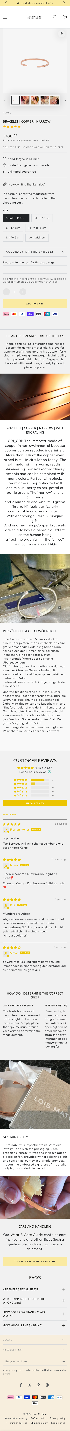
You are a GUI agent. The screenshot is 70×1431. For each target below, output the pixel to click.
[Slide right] (63, 3)
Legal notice (58, 1422)
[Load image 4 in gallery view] (45, 100)
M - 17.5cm (42, 218)
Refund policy (38, 1418)
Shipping (21, 140)
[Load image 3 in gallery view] (35, 100)
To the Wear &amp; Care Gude (35, 1261)
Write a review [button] (35, 802)
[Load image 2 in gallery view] (25, 100)
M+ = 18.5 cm (37, 227)
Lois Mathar (39, 1414)
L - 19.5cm (13, 227)
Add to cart (35, 303)
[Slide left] (6, 3)
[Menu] (5, 17)
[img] (12, 824)
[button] (55, 17)
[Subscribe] (65, 1361)
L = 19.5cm (13, 237)
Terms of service (17, 1422)
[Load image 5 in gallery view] (54, 100)
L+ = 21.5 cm (37, 237)
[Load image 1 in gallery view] (15, 100)
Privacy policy (57, 1418)
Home (6, 112)
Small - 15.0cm (16, 218)
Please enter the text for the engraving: (28, 262)
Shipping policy (39, 1422)
